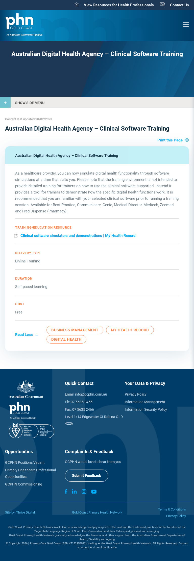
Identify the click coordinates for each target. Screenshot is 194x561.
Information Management (145, 402)
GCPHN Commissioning (23, 484)
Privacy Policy (136, 394)
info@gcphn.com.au (91, 394)
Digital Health (66, 339)
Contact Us (179, 5)
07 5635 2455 (81, 402)
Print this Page (170, 140)
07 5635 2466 (83, 409)
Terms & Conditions (172, 509)
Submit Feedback (86, 475)
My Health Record (130, 330)
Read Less (24, 334)
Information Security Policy (146, 409)
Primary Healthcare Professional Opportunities (30, 473)
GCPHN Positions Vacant (25, 462)
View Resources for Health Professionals (119, 5)
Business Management (75, 330)
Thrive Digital (25, 512)
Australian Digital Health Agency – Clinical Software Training (66, 155)
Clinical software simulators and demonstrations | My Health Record (77, 235)
